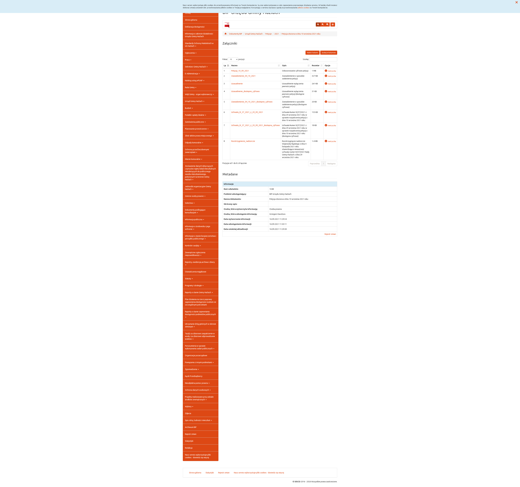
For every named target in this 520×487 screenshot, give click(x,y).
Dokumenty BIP (235, 34)
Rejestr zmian (190, 434)
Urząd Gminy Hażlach (194, 101)
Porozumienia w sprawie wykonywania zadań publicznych (199, 347)
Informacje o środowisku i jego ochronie (197, 227)
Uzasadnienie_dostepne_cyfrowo (245, 91)
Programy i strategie (193, 285)
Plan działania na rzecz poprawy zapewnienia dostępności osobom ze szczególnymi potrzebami (200, 302)
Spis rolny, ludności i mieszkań (198, 420)
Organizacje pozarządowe (196, 355)
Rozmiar (315, 65)
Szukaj (188, 13)
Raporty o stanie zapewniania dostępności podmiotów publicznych (200, 313)
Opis (284, 65)
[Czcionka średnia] (322, 24)
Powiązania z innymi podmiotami (198, 362)
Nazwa (234, 65)
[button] (516, 2)
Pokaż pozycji (233, 59)
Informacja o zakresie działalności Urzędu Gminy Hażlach (199, 35)
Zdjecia (188, 413)
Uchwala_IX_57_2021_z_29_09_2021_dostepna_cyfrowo (255, 125)
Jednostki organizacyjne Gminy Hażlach (198, 187)
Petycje (268, 34)
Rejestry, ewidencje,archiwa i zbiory (200, 262)
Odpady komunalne (193, 143)
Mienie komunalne (193, 159)
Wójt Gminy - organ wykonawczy (199, 94)
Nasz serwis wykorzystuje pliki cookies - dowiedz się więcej (198, 456)
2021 (276, 34)
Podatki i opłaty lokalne (195, 115)
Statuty (188, 279)
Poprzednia (315, 164)
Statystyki (189, 441)
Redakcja (188, 448)
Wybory (188, 406)
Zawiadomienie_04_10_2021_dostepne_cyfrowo (251, 102)
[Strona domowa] (225, 34)
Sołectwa (189, 203)
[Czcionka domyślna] (318, 24)
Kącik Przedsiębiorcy (193, 376)
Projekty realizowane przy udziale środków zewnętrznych (199, 398)
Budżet (188, 108)
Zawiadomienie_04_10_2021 (243, 76)
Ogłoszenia (190, 53)
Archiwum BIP (190, 427)
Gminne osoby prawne (194, 196)
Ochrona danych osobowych (197, 390)
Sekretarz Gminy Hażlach (195, 67)
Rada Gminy (190, 87)
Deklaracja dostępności (194, 27)
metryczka (332, 71)
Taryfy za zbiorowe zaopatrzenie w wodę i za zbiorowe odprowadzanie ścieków (200, 336)
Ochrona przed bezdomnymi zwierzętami (197, 150)
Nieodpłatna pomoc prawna (196, 383)
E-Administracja (191, 74)
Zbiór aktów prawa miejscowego (198, 136)
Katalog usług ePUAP (194, 80)
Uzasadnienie (237, 84)
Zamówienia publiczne (194, 122)
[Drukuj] (332, 24)
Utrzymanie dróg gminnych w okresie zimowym (200, 325)
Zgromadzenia (191, 369)
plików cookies (303, 8)
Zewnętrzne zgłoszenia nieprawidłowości (195, 253)
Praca (187, 60)
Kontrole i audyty (192, 246)
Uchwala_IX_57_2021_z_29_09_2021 (247, 112)
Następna (331, 164)
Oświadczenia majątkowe (195, 272)
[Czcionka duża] (327, 24)
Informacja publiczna (194, 219)
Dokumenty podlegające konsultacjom (195, 211)
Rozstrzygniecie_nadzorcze (243, 141)
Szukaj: (306, 59)
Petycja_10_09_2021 (240, 71)
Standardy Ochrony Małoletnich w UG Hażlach (199, 44)
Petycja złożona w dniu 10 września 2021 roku (301, 34)
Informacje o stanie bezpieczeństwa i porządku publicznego (200, 237)
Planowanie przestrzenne (196, 129)
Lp (225, 65)
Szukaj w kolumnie (329, 52)
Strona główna (191, 20)
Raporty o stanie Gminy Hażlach (198, 292)
